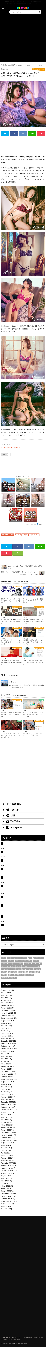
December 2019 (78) (8, 1193)
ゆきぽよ (23, 961)
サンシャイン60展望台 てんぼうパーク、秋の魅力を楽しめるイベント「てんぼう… (33, 714)
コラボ (18, 966)
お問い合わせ (17, 1339)
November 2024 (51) (8, 1043)
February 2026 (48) (8, 1005)
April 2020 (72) (6, 1183)
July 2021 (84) (6, 1145)
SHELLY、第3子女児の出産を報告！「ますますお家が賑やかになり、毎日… (33, 662)
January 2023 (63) (7, 1099)
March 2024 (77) (7, 1064)
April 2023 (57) (6, 1092)
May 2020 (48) (6, 1181)
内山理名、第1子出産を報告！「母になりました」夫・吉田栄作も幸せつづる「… (33, 621)
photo (30, 958)
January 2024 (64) (7, 1069)
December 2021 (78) (8, 1132)
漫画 (9, 975)
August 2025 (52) (7, 1021)
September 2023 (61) (9, 1079)
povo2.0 (35, 958)
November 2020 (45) (8, 1166)
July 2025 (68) (6, 1023)
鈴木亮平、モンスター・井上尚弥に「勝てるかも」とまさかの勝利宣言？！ (11, 621)
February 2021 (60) (8, 1158)
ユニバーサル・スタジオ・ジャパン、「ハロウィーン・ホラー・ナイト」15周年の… (11, 735)
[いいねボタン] (4, 454)
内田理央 (4, 972)
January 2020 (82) (7, 1191)
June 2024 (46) (6, 1056)
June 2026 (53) (6, 995)
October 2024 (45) (8, 1046)
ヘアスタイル (5, 969)
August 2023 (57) (7, 1082)
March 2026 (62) (7, 1003)
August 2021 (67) (7, 1143)
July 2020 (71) (6, 1176)
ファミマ (24, 966)
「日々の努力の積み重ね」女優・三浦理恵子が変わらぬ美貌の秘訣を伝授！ (11, 662)
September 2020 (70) (9, 1171)
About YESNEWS (6, 1337)
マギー (13, 969)
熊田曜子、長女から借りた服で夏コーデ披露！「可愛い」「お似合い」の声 (11, 714)
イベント (36, 961)
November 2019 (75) (8, 1196)
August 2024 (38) (7, 1051)
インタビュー (28, 963)
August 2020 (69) (7, 1173)
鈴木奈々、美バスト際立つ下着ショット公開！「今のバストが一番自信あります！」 (24, 918)
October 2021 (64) (8, 1138)
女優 (9, 972)
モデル (26, 535)
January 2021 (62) (7, 1160)
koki (20, 958)
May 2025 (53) (6, 1028)
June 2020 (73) (6, 1178)
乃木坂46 (37, 969)
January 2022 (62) (7, 1130)
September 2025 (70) (9, 1018)
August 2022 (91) (7, 1112)
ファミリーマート (34, 966)
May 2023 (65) (6, 1089)
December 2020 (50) (8, 1163)
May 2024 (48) (6, 1059)
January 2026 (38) (7, 1008)
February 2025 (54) (8, 1036)
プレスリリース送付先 (6, 1339)
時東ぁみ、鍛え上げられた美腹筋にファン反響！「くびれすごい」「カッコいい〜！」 (23, 870)
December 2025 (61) (8, 1010)
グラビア (12, 966)
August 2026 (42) (7, 990)
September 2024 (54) (9, 1049)
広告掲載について (28, 1337)
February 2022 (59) (8, 1127)
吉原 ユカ (12, 682)
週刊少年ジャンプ (7, 977)
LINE (12, 815)
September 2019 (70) (9, 1201)
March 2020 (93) (7, 1186)
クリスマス (5, 966)
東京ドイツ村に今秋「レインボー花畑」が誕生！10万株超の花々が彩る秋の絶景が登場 (24, 861)
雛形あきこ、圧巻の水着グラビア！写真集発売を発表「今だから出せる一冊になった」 (24, 853)
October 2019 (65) (8, 1199)
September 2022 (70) (9, 1110)
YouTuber (11, 961)
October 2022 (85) (8, 1107)
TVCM (41, 958)
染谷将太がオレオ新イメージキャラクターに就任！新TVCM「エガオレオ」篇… (11, 642)
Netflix (25, 958)
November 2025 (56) (8, 1013)
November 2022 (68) (8, 1104)
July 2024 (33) (6, 1054)
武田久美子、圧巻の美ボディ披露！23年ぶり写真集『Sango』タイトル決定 (24, 926)
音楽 (15, 977)
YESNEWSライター (16, 1337)
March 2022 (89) (7, 1125)
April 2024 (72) (6, 1061)
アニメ (30, 961)
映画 (31, 972)
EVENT (7, 865)
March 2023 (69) (7, 1094)
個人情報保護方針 (38, 1337)
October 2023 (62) (8, 1076)
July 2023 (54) (6, 1084)
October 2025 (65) (8, 1015)
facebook (15, 803)
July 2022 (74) (6, 1115)
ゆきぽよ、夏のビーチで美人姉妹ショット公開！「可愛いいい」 (33, 734)
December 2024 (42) (8, 1041)
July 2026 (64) (6, 993)
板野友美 (4, 975)
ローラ (31, 969)
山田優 (15, 972)
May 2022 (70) (6, 1120)
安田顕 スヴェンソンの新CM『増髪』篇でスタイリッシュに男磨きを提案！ (11, 601)
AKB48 (19, 535)
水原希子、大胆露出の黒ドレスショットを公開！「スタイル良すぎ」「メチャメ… (33, 642)
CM (8, 958)
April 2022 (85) (6, 1122)
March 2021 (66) (7, 1155)
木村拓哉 (36, 972)
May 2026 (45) (6, 998)
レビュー (24, 969)
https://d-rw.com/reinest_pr (11, 447)
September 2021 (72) (9, 1140)
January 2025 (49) (7, 1038)
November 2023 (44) (8, 1074)
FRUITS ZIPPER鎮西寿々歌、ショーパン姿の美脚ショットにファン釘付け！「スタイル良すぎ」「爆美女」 (24, 888)
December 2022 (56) (8, 1102)
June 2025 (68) (6, 1026)
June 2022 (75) (6, 1117)
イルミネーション (7, 963)
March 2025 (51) (7, 1033)
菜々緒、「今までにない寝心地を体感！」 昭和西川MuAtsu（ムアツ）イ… (33, 601)
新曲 (26, 972)
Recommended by (31, 524)
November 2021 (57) (8, 1135)
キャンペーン (37, 963)
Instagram (16, 827)
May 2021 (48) (6, 1150)
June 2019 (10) (6, 1209)
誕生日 (27, 975)
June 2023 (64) (6, 1087)
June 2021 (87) (6, 1148)
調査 (32, 975)
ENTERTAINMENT (8, 535)
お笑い (17, 961)
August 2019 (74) (7, 1204)
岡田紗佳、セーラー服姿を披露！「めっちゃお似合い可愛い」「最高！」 (24, 844)
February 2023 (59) (8, 1097)
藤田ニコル (20, 975)
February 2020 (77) (8, 1188)
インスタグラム (18, 963)
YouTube (15, 821)
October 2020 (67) (8, 1168)
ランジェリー (35, 535)
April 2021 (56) (6, 1153)
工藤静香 (20, 972)
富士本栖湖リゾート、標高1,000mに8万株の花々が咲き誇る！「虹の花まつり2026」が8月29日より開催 (24, 878)
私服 (14, 975)
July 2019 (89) (6, 1206)
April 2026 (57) (6, 1000)
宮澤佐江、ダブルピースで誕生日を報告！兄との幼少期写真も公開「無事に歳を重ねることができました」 (24, 908)
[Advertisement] (23, 39)
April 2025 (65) (6, 1031)
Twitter (14, 809)
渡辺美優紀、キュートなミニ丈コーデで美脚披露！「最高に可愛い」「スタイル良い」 (24, 898)
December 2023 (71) (8, 1071)
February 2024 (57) (8, 1066)
